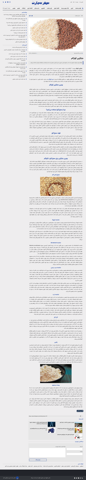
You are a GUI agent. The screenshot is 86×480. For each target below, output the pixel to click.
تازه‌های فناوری (57, 466)
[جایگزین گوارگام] (55, 34)
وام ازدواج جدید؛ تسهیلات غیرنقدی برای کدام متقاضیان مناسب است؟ (15, 67)
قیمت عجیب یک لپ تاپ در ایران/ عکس (17, 30)
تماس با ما (81, 2)
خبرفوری (81, 466)
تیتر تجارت (35, 478)
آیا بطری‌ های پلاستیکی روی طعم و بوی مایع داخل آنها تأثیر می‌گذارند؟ (65, 429)
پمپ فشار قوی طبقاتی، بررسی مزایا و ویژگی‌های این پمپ (38, 429)
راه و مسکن (37, 8)
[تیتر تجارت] (40, 3)
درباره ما (77, 2)
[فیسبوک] (74, 478)
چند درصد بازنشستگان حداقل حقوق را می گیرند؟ (16, 25)
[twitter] (32, 16)
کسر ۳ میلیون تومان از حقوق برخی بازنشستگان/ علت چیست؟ (15, 19)
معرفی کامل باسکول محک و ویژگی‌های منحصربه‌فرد (65, 434)
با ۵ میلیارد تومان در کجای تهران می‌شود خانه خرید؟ (15, 22)
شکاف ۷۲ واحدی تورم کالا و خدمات (18, 47)
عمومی (14, 8)
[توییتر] (5, 3)
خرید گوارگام (51, 79)
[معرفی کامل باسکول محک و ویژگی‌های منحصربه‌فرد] (78, 436)
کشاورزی (43, 8)
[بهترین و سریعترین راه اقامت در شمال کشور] (78, 424)
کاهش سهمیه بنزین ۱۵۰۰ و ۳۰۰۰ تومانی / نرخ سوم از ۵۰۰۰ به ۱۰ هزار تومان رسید (14, 36)
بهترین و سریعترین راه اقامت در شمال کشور (67, 422)
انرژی (72, 8)
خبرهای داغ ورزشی (75, 466)
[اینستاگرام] (9, 3)
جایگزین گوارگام (77, 58)
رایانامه (81, 451)
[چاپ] (74, 53)
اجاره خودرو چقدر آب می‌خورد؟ (19, 33)
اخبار (71, 2)
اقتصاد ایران (30, 8)
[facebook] (30, 16)
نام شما (81, 446)
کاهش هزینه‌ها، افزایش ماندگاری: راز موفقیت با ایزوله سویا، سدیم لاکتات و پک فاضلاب (38, 423)
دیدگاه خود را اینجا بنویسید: (60, 446)
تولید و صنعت (78, 8)
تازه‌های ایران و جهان (65, 466)
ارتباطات (24, 8)
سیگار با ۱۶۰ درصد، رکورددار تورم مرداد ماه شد (17, 54)
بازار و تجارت (49, 8)
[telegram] (29, 16)
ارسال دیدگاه (38, 460)
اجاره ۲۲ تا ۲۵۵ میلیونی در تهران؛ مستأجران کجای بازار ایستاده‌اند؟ (15, 59)
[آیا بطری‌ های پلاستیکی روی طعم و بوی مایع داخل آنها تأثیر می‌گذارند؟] (78, 430)
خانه (73, 2)
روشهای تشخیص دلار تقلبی (20, 42)
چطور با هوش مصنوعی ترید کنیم (11, 466)
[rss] (3, 3)
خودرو (18, 8)
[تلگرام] (7, 3)
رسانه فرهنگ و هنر (23, 466)
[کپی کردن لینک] (80, 416)
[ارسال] (75, 53)
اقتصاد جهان (56, 8)
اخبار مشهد (30, 466)
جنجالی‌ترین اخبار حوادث (48, 466)
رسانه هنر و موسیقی (38, 466)
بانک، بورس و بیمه (65, 8)
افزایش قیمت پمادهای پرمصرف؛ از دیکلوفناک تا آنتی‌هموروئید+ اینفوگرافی (16, 63)
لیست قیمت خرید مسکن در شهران (19, 28)
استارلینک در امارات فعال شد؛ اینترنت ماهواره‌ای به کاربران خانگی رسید (14, 50)
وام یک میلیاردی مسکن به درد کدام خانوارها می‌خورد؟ (15, 39)
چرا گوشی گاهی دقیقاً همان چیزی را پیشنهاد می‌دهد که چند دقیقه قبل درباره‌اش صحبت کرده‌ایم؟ (14, 15)
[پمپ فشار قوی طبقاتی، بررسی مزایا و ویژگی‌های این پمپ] (51, 430)
